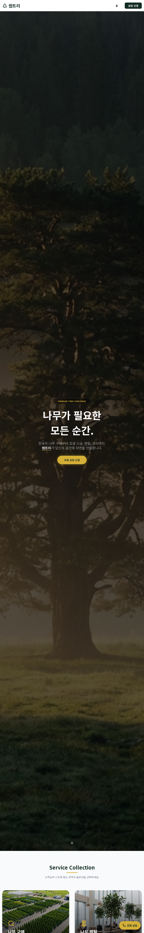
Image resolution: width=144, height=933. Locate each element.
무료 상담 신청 (72, 460)
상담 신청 (133, 5)
